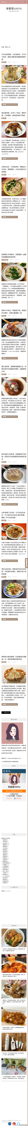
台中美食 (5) (5, 848)
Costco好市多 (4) (6, 876)
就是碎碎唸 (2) (6, 867)
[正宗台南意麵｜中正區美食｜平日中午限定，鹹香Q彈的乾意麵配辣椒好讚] (14, 74)
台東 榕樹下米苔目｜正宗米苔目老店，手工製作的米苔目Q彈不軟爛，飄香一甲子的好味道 (13, 515)
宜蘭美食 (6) (5, 856)
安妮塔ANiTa (14, 8)
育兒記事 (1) (5, 841)
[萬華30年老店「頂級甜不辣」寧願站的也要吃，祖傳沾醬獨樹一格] (14, 327)
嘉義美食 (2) (5, 854)
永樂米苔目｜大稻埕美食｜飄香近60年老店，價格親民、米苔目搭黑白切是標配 (13, 169)
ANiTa (9, 62)
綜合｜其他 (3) (6, 871)
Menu (4, 2)
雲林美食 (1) (5, 851)
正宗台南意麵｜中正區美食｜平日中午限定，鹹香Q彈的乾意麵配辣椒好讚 (13, 57)
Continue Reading (12, 104)
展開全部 (3, 838)
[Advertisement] (14, 30)
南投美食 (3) (5, 849)
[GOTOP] (18, 1124)
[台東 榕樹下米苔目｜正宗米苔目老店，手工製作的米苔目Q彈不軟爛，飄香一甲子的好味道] (14, 531)
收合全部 (8, 838)
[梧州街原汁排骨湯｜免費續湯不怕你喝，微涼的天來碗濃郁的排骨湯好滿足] (14, 473)
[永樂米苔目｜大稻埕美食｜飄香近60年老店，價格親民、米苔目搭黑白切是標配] (14, 186)
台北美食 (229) (6, 843)
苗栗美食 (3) (5, 846)
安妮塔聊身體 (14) (7, 863)
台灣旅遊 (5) (5, 882)
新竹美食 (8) (5, 877)
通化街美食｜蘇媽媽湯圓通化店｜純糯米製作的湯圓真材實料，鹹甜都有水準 (13, 369)
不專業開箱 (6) (6, 866)
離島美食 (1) (5, 861)
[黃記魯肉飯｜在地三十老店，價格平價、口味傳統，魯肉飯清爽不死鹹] (14, 129)
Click (26, 563)
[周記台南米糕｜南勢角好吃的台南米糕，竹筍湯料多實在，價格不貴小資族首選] (14, 588)
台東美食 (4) (5, 859)
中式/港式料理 (4, 259)
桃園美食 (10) (6, 844)
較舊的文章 (6, 712)
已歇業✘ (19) (5, 872)
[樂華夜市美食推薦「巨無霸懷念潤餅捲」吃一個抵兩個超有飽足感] (14, 674)
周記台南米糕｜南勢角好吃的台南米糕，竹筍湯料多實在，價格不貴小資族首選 (13, 571)
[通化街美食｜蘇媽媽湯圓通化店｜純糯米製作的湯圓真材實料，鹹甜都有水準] (14, 386)
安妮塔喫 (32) (6, 874)
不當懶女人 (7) (6, 864)
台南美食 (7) (5, 853)
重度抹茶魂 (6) (6, 881)
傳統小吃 (4, 62)
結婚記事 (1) (5, 839)
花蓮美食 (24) (6, 858)
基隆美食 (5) (5, 879)
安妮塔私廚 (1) (6, 869)
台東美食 (4, 520)
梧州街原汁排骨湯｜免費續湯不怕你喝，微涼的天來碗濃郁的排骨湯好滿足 (13, 456)
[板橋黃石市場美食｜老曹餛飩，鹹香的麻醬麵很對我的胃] (14, 271)
